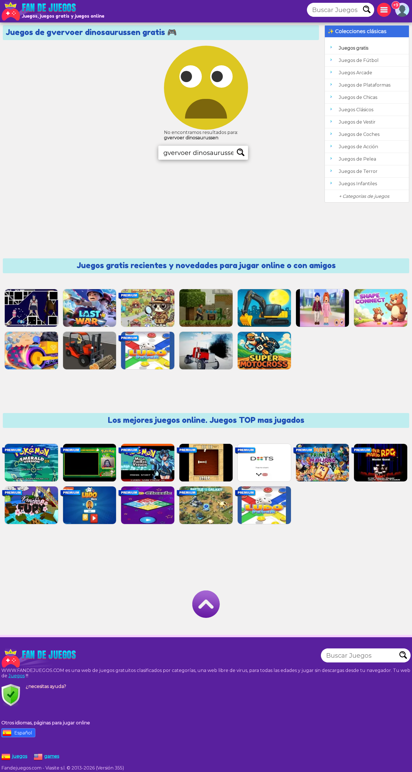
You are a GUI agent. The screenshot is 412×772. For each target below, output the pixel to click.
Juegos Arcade (355, 72)
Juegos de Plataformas (364, 85)
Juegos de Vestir (357, 122)
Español (23, 733)
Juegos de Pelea (357, 159)
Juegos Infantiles (358, 183)
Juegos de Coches (359, 134)
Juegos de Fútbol (359, 60)
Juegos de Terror (358, 171)
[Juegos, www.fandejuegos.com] (39, 11)
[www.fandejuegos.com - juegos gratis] (39, 658)
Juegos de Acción (358, 146)
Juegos (16, 675)
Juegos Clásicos (356, 109)
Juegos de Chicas (358, 97)
